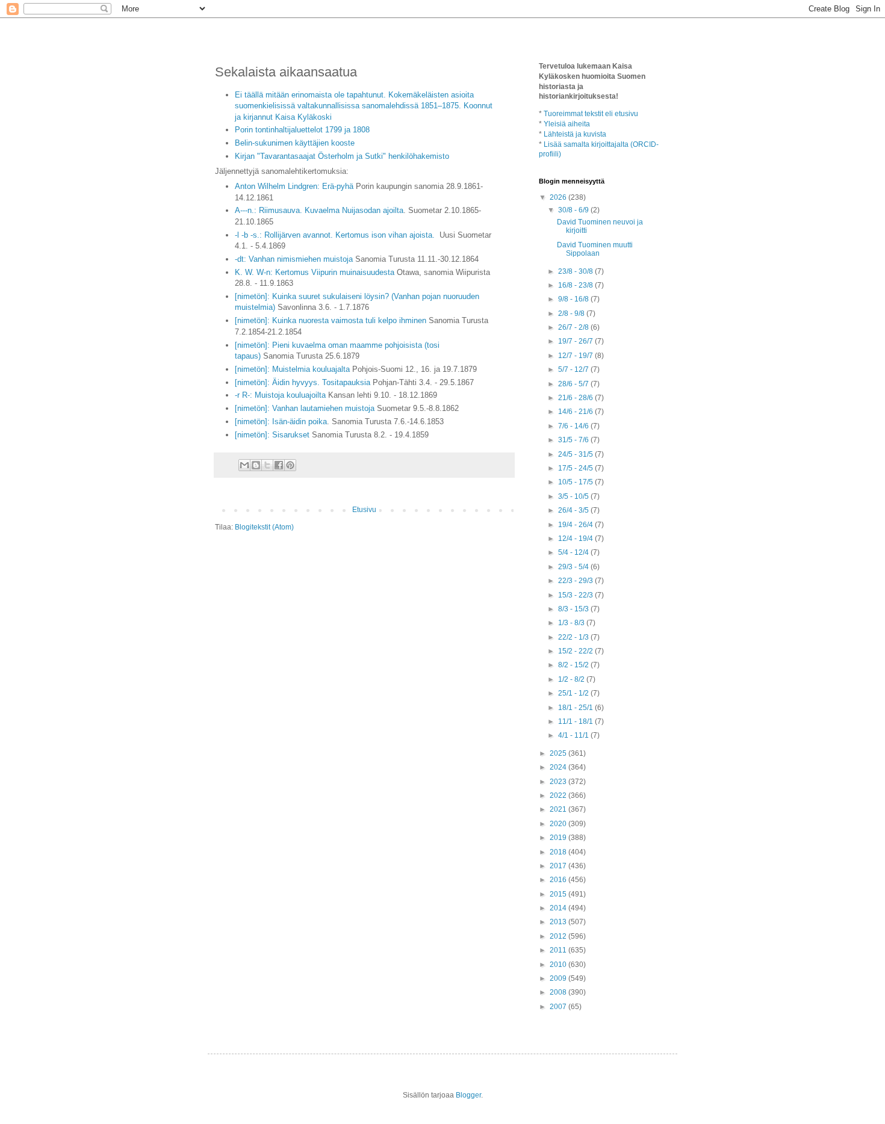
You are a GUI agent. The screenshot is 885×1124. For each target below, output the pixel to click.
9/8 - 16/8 (574, 299)
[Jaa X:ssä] (267, 465)
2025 (559, 753)
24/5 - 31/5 (576, 454)
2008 (559, 992)
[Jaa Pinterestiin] (290, 465)
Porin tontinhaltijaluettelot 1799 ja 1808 (302, 129)
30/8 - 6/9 (574, 210)
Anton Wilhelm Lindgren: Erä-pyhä (294, 186)
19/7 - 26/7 (576, 341)
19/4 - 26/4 (576, 524)
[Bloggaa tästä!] (256, 465)
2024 (559, 767)
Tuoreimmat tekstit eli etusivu (591, 114)
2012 (559, 936)
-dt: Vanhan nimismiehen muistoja (294, 259)
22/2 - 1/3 (574, 637)
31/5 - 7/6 (574, 440)
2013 (559, 922)
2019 (559, 837)
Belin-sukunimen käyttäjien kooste (295, 142)
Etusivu (364, 509)
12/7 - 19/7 (576, 355)
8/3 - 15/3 (574, 609)
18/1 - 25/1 (576, 707)
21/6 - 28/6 (576, 398)
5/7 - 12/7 (574, 369)
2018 (559, 852)
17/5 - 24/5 (576, 468)
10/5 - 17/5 (576, 482)
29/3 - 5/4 (574, 567)
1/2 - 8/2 (572, 679)
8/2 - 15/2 (574, 665)
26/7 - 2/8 (574, 327)
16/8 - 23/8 (576, 285)
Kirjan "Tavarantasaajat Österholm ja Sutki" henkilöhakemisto (342, 156)
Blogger (468, 1095)
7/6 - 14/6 (574, 426)
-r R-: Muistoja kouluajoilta (280, 395)
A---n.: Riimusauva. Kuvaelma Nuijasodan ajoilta (319, 210)
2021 (559, 809)
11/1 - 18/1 (576, 721)
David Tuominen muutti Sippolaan (595, 249)
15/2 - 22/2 (576, 651)
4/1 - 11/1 (574, 735)
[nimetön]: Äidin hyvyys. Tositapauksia (302, 382)
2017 (559, 866)
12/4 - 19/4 (576, 538)
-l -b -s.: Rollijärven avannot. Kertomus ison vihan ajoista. (336, 234)
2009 (559, 978)
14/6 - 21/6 (576, 411)
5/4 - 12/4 (574, 552)
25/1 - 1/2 (574, 693)
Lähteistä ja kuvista (575, 134)
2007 (559, 1006)
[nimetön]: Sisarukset (272, 434)
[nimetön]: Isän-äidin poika (281, 421)
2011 (559, 950)
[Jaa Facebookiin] (279, 465)
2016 (559, 879)
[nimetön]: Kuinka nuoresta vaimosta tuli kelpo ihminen (330, 320)
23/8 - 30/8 (576, 271)
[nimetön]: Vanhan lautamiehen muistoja (304, 408)
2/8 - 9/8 (572, 313)
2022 (559, 795)
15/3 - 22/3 (576, 595)
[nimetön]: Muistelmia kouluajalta (292, 369)
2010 (559, 964)
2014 (559, 908)
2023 (559, 781)
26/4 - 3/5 (574, 510)
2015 (559, 894)
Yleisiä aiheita (567, 124)
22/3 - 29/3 (576, 580)
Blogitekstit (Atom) (264, 527)
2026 (559, 197)
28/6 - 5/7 (574, 384)
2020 (559, 824)
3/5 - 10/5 (574, 496)
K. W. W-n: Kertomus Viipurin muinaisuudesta (314, 272)
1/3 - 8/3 (572, 623)
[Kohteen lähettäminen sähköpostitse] (244, 465)
